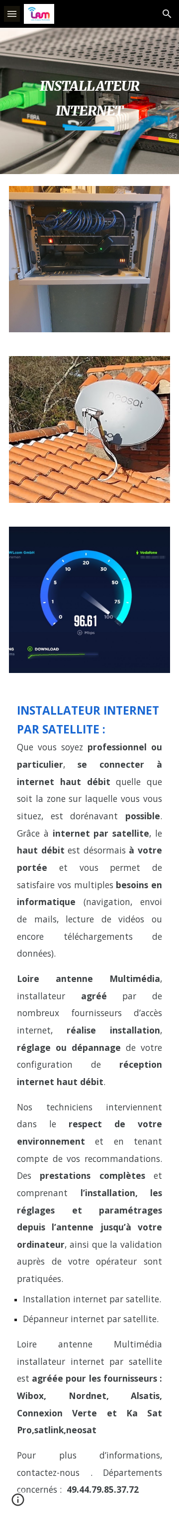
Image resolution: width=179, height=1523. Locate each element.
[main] (89, 100)
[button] (12, 13)
